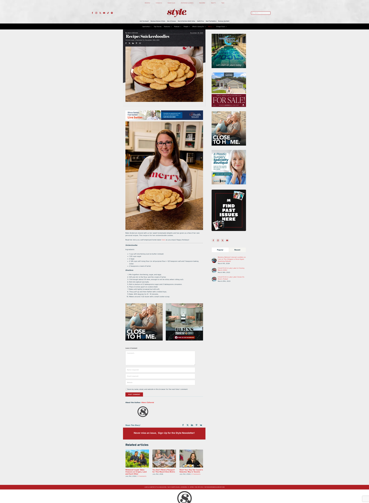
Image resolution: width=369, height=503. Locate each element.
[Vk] (201, 425)
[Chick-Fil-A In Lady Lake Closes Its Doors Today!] (214, 278)
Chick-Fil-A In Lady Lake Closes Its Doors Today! (231, 278)
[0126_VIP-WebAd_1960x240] (164, 112)
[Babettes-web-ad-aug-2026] (229, 74)
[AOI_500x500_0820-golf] (184, 304)
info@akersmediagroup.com (214, 487)
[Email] (140, 43)
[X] (129, 43)
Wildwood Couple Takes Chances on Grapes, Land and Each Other (163, 472)
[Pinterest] (136, 43)
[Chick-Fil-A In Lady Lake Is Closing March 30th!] (214, 269)
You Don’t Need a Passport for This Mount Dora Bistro (191, 471)
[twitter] (100, 13)
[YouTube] (227, 240)
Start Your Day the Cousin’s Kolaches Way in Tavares (137, 471)
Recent (237, 250)
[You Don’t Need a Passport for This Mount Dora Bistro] (191, 459)
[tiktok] (108, 13)
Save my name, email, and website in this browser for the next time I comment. (157, 389)
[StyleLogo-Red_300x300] (176, 4)
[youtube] (104, 13)
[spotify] (112, 13)
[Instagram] (218, 240)
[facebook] (92, 13)
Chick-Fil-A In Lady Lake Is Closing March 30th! (231, 269)
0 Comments (142, 474)
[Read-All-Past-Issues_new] (229, 190)
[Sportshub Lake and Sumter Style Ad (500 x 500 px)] (229, 112)
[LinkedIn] (133, 43)
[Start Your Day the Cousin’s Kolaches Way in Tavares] (137, 459)
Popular (220, 250)
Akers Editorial (131, 33)
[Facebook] (126, 43)
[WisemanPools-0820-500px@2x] (144, 304)
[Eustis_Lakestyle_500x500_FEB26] (229, 151)
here (163, 240)
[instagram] (96, 13)
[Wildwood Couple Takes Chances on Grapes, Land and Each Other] (164, 459)
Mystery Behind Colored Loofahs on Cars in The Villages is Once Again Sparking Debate (232, 259)
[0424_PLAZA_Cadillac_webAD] (229, 35)
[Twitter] (222, 240)
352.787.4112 (199, 487)
